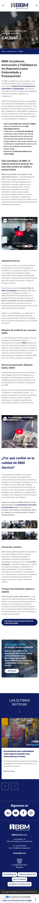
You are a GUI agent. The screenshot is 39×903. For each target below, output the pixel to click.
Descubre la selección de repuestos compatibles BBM (18, 622)
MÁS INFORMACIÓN (9, 874)
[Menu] (3, 8)
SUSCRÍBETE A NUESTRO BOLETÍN (19, 884)
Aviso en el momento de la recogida (17, 900)
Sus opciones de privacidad (19, 897)
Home (3, 51)
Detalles (12, 671)
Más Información (9, 771)
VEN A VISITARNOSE (19, 879)
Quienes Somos (12, 51)
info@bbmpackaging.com (21, 848)
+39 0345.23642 (20, 846)
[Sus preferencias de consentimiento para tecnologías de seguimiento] (35, 899)
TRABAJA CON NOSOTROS (27, 874)
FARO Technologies (9, 291)
